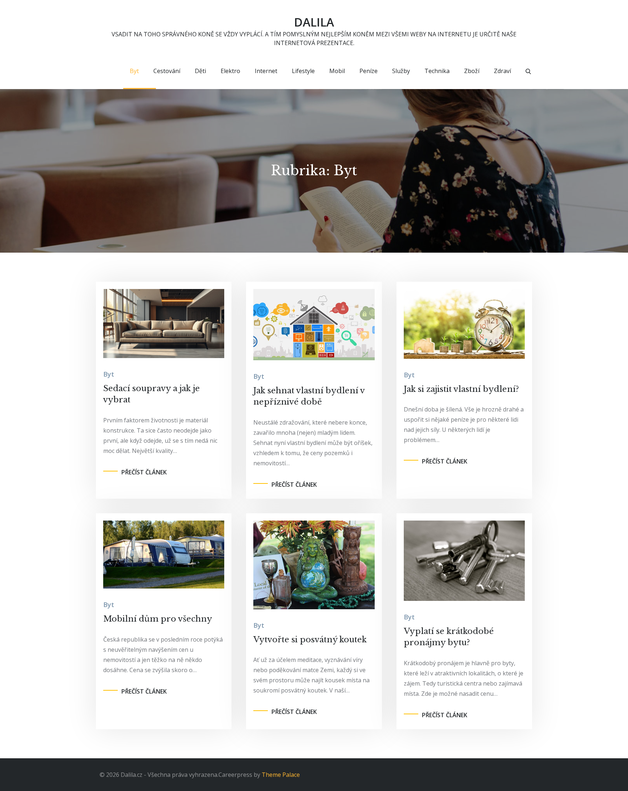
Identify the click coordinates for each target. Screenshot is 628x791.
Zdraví (502, 71)
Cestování (166, 71)
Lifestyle (303, 71)
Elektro (230, 71)
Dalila (314, 22)
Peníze (368, 71)
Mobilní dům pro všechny (157, 619)
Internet (266, 71)
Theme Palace (281, 775)
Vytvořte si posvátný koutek (310, 640)
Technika (437, 71)
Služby (401, 71)
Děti (200, 71)
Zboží (471, 71)
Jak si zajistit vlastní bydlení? (461, 389)
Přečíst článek (144, 472)
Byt (134, 71)
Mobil (337, 71)
